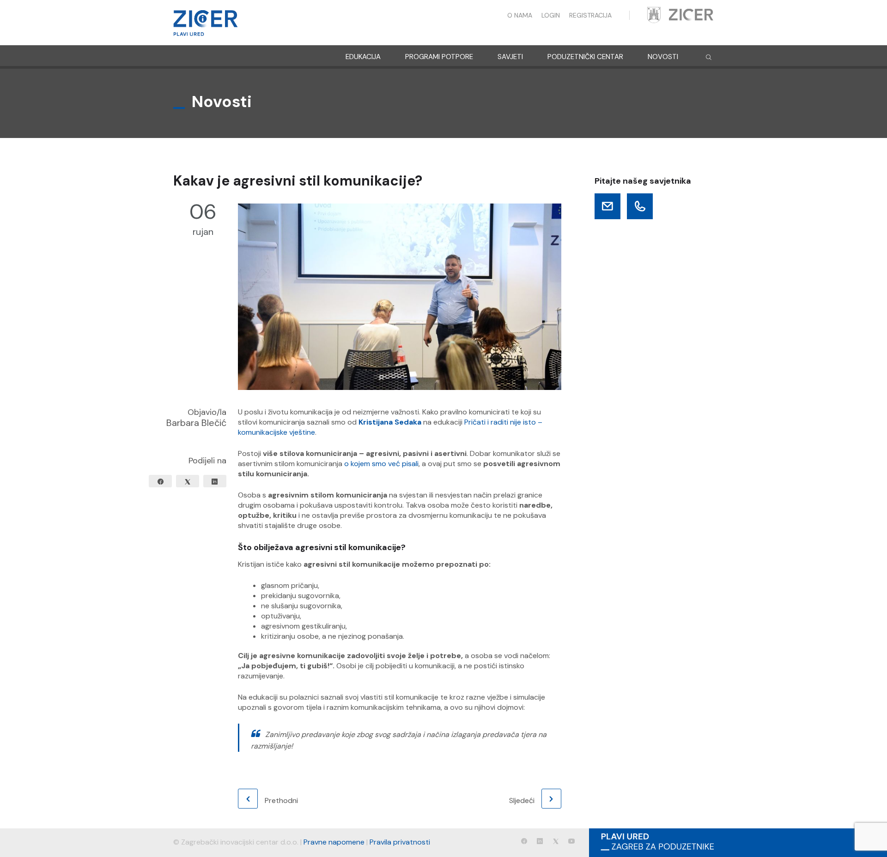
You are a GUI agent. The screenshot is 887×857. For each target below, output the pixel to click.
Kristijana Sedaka (389, 422)
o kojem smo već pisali (381, 463)
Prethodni (281, 800)
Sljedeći (522, 800)
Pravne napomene (334, 842)
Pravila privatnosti (400, 842)
